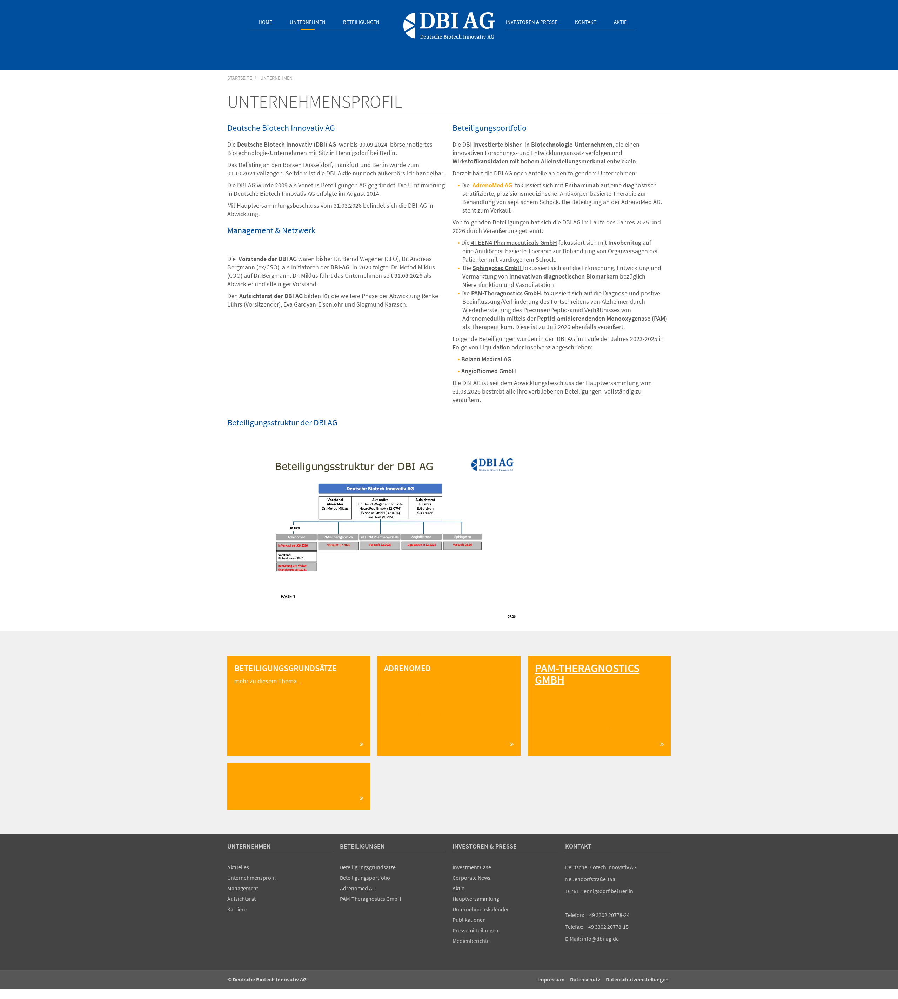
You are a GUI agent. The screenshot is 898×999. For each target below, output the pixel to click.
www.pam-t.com (557, 740)
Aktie (620, 22)
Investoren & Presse (531, 22)
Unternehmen (308, 22)
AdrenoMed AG (492, 185)
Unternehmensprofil (251, 877)
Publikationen (469, 919)
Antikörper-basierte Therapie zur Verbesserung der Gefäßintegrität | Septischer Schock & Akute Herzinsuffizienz (446, 689)
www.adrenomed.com (413, 713)
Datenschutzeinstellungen (637, 979)
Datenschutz (585, 979)
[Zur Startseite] (449, 25)
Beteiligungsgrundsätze (368, 867)
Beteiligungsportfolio (365, 877)
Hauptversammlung (476, 898)
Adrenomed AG (358, 888)
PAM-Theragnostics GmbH (370, 898)
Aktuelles (238, 867)
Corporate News (471, 877)
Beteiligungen (361, 22)
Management (242, 888)
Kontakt (585, 22)
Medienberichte (471, 940)
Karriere (237, 909)
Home (265, 22)
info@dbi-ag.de (600, 938)
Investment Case (472, 867)
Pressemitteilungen (475, 930)
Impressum (550, 979)
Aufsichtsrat (241, 898)
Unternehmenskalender (481, 909)
